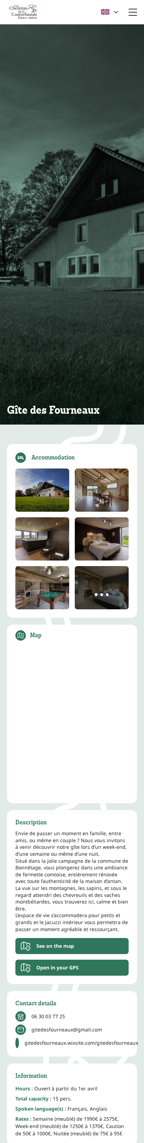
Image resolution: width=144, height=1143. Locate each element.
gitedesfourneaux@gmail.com (66, 1029)
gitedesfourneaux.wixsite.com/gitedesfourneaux (81, 1042)
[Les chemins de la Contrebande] (23, 12)
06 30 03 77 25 (48, 1016)
